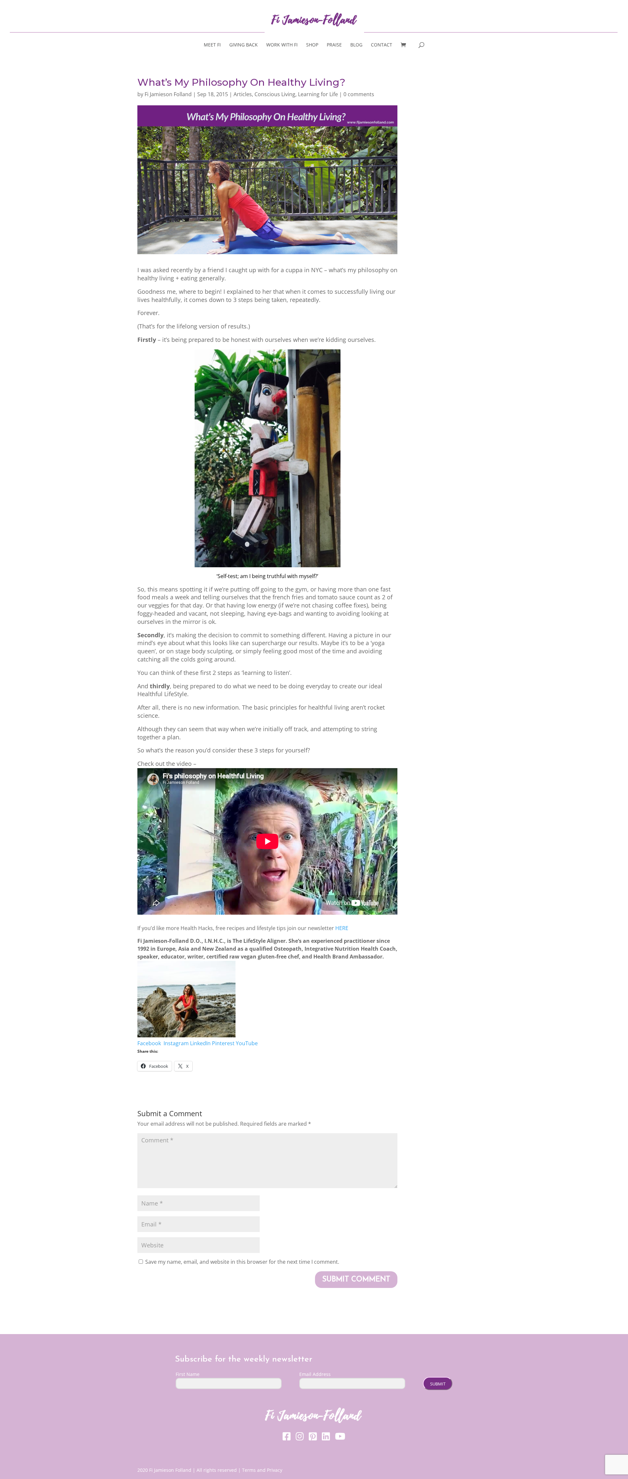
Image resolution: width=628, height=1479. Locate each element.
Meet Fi (212, 45)
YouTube (247, 1043)
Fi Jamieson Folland (168, 94)
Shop (312, 45)
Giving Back (243, 45)
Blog (356, 45)
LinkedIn (200, 1043)
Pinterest (223, 1043)
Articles (243, 94)
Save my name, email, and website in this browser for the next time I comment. (242, 1261)
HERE (341, 928)
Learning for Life (318, 94)
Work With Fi (282, 45)
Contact (381, 45)
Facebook (149, 1043)
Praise (334, 45)
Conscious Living (274, 94)
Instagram (176, 1043)
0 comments (358, 94)
